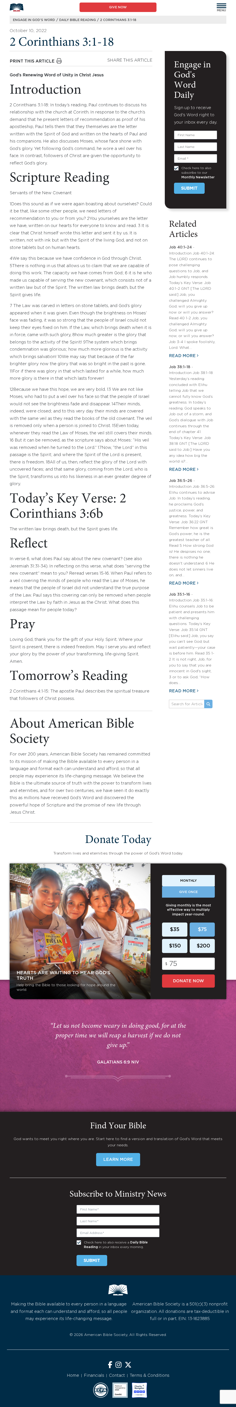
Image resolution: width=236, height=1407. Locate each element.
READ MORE (182, 356)
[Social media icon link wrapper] (110, 1365)
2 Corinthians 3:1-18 (118, 20)
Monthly (188, 880)
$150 (175, 946)
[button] (221, 6)
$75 (202, 929)
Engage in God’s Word (34, 20)
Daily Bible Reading (77, 20)
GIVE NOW (118, 7)
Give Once (188, 892)
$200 (203, 946)
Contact (117, 1375)
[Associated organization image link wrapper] (100, 1390)
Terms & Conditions (149, 1375)
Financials (94, 1375)
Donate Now (188, 981)
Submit (189, 188)
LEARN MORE (118, 1160)
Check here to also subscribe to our (198, 173)
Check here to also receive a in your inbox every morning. (116, 1245)
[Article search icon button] (208, 704)
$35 (174, 929)
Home (73, 1375)
